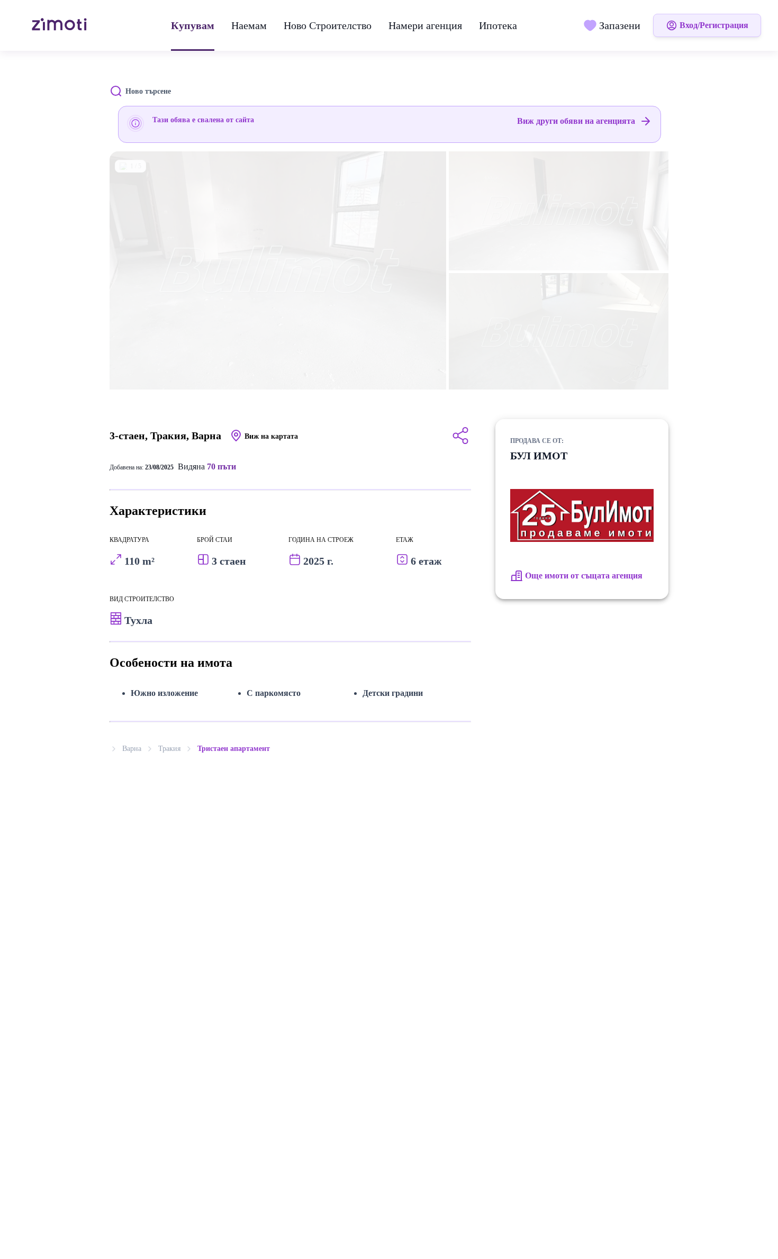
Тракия (169, 749)
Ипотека (498, 25)
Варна (131, 749)
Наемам (249, 25)
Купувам (192, 25)
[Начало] (60, 25)
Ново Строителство (328, 25)
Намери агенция (425, 25)
